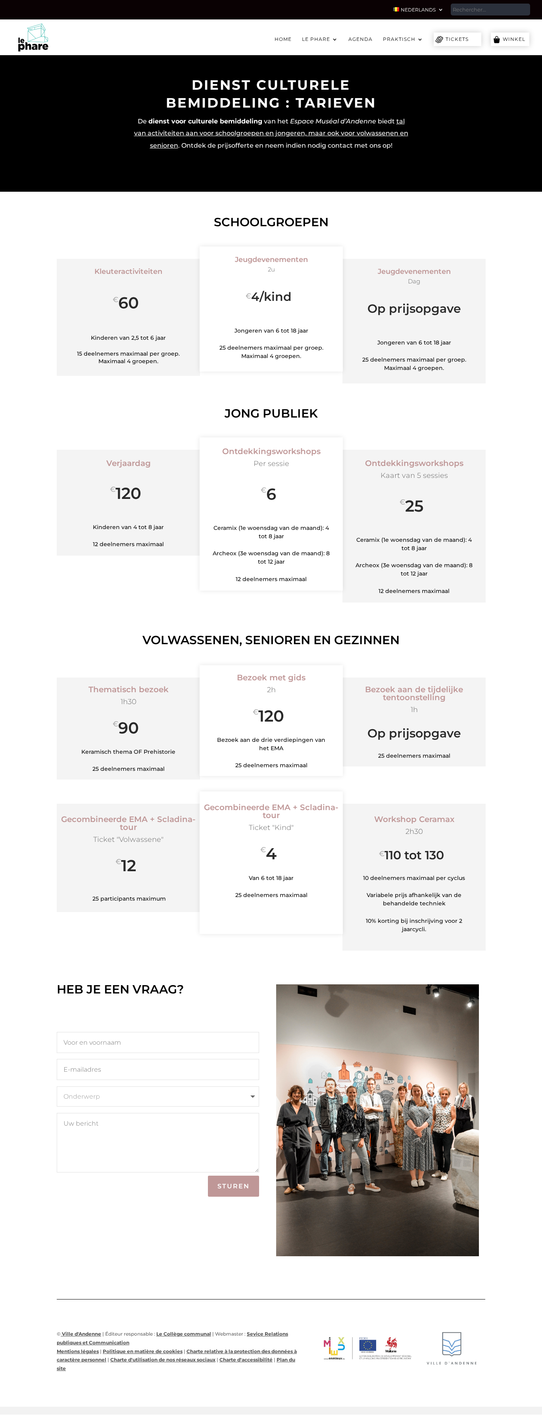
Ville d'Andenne (81, 1334)
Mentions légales (78, 1351)
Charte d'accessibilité (246, 1360)
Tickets (457, 39)
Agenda (360, 39)
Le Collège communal (183, 1334)
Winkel (514, 39)
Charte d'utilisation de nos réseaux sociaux (162, 1360)
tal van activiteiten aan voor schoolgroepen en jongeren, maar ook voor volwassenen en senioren (271, 133)
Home (283, 39)
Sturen (233, 1186)
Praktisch (399, 39)
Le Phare (316, 39)
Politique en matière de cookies (143, 1351)
